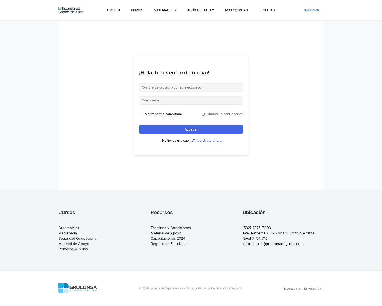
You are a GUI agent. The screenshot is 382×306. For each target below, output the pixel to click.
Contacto (266, 10)
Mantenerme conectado (163, 114)
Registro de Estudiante (169, 243)
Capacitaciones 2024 (168, 238)
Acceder (191, 129)
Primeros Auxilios (73, 249)
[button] (174, 10)
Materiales (163, 10)
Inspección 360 (236, 10)
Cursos (137, 10)
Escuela (113, 10)
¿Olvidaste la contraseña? (222, 114)
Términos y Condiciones (171, 228)
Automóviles (68, 228)
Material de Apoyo (73, 243)
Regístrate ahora (209, 140)
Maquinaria (67, 233)
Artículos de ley (200, 10)
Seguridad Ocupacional (77, 238)
